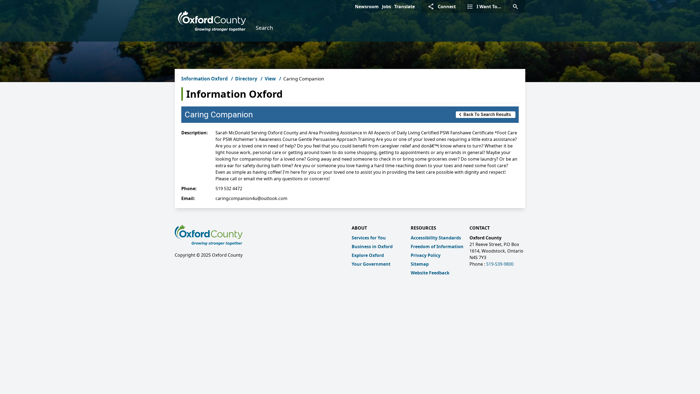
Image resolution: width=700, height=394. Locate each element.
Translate (404, 7)
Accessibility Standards (436, 238)
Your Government (371, 264)
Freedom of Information (437, 247)
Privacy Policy (426, 255)
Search (264, 27)
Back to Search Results (484, 114)
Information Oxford (204, 79)
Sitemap (420, 264)
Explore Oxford (368, 255)
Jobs (386, 7)
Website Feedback (430, 273)
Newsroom (367, 7)
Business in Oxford (372, 247)
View (270, 79)
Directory (246, 79)
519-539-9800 (500, 264)
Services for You (369, 238)
